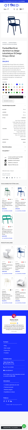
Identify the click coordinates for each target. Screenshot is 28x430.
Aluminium (23, 139)
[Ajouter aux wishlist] (25, 97)
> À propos (6, 352)
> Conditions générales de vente (11, 384)
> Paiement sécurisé (8, 387)
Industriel (24, 117)
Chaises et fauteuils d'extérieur (9, 44)
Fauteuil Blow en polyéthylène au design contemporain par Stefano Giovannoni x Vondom (20, 295)
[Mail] (17, 177)
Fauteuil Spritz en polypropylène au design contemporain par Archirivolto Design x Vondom (7, 295)
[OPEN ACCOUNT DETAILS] (17, 9)
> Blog (5, 345)
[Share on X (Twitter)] (7, 177)
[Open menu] (6, 9)
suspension (8, 175)
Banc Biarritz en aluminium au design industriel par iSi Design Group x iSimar (7, 231)
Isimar (24, 142)
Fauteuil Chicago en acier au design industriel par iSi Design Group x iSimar (20, 266)
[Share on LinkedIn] (12, 177)
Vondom (3, 261)
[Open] (23, 9)
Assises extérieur (12, 42)
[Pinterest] (8, 401)
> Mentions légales (8, 389)
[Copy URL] (19, 177)
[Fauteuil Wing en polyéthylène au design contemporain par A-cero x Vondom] (7, 252)
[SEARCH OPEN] (14, 9)
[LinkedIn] (11, 401)
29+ (12, 199)
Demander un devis (8, 100)
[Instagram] (6, 401)
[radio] (3, 84)
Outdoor (4, 42)
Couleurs (4, 82)
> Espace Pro (6, 350)
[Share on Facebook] (9, 177)
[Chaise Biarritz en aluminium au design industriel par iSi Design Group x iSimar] (20, 192)
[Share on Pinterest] (14, 177)
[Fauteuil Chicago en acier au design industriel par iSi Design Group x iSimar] (20, 253)
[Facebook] (4, 401)
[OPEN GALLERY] (14, 25)
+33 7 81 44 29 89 (8, 367)
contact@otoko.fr (9, 370)
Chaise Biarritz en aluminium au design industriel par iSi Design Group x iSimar (20, 203)
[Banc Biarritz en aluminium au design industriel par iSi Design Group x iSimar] (7, 219)
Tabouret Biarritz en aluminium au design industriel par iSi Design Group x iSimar (7, 203)
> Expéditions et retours (9, 392)
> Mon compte (6, 348)
